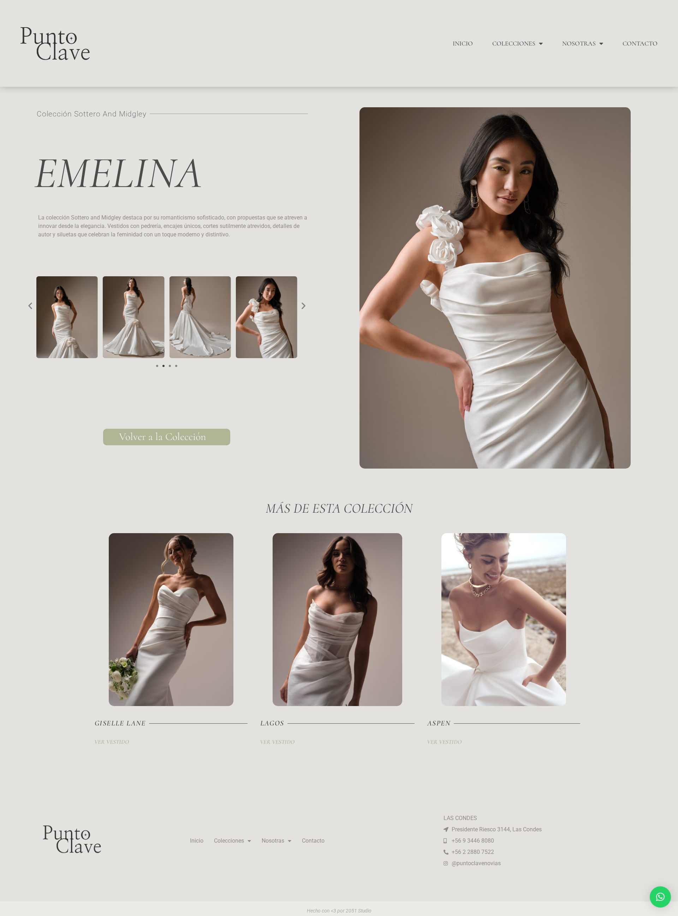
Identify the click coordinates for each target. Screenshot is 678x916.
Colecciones (513, 43)
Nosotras (579, 43)
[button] (30, 305)
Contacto (640, 43)
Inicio (463, 43)
